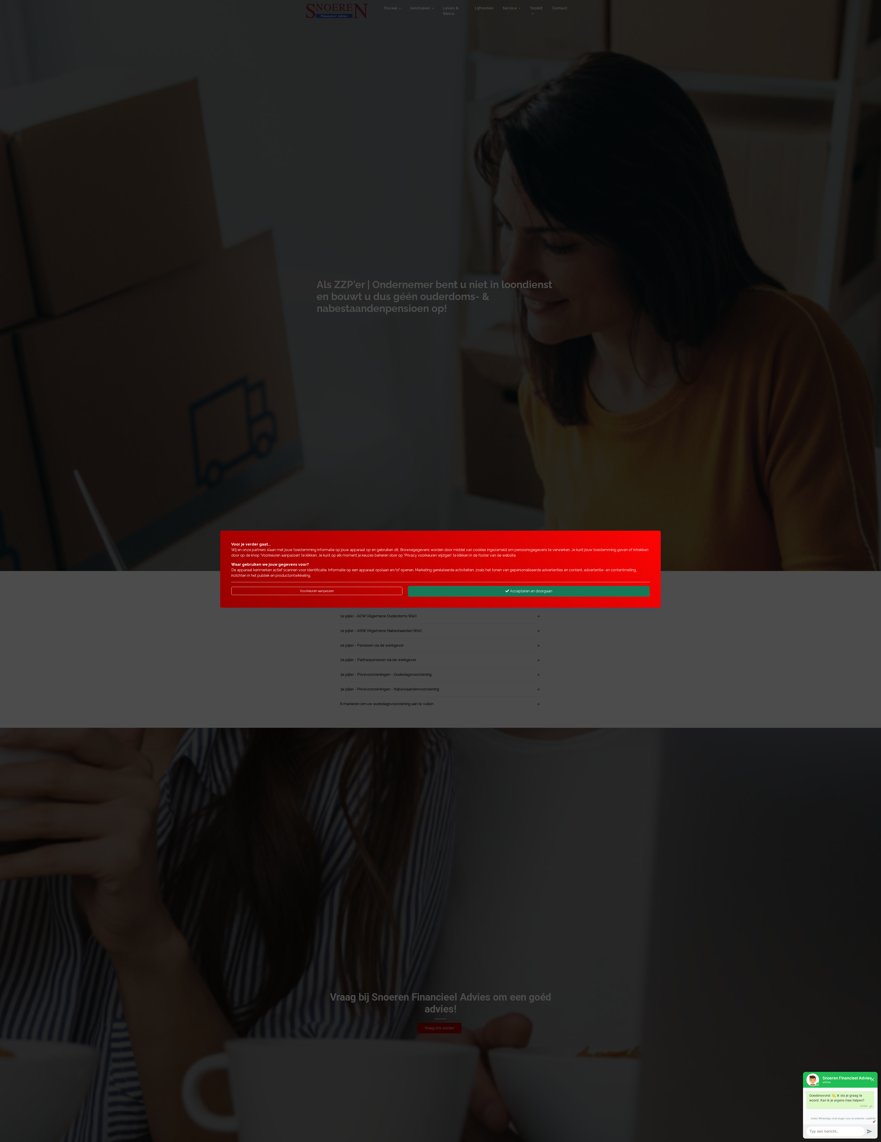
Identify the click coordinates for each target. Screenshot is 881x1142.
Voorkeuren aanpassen (317, 591)
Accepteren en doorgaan (530, 591)
